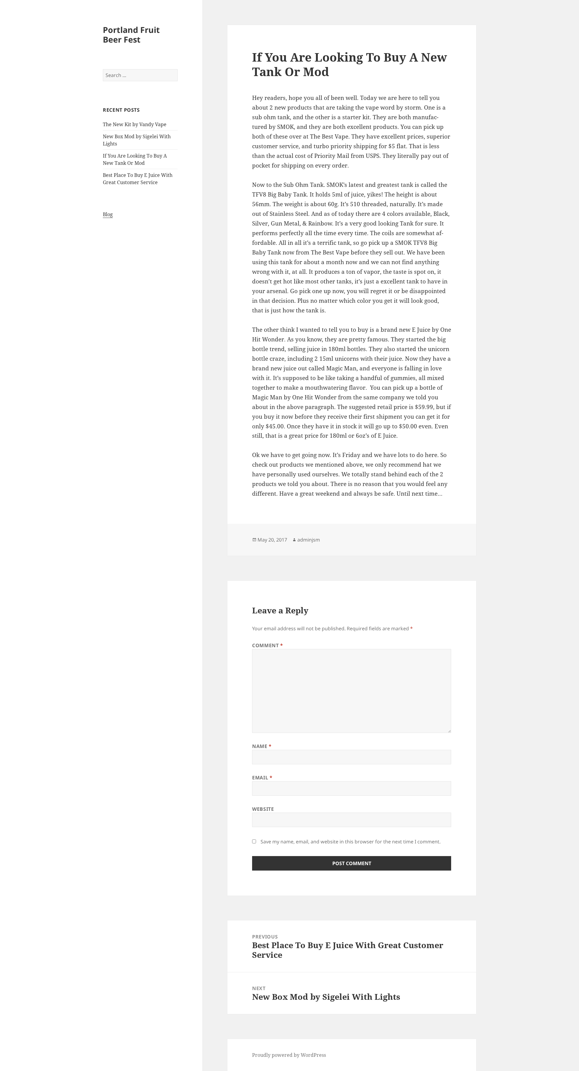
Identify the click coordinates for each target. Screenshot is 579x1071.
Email (262, 777)
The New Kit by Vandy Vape (134, 124)
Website (263, 809)
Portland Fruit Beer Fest (131, 34)
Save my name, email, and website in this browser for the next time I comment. (351, 841)
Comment (267, 645)
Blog (108, 214)
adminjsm (308, 539)
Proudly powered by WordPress (289, 1055)
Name (262, 746)
